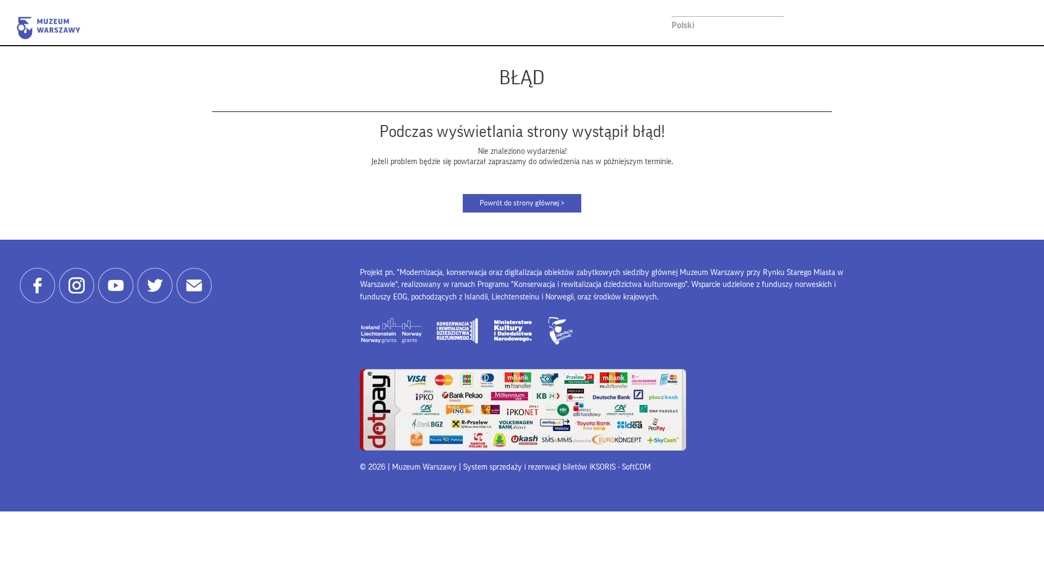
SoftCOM (636, 467)
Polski (683, 25)
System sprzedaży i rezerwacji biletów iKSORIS (539, 467)
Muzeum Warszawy (48, 28)
